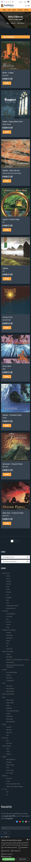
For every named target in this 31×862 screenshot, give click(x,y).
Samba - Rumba (9, 770)
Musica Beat (9, 678)
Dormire (8, 781)
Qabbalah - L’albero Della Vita (11, 170)
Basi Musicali (9, 638)
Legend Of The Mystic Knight (11, 219)
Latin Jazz (8, 624)
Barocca (8, 578)
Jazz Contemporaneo (10, 614)
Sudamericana (9, 716)
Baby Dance (9, 732)
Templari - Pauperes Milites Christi (13, 121)
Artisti (9, 10)
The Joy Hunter (7, 366)
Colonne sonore (9, 635)
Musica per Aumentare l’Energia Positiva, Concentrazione (15, 666)
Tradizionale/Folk (10, 680)
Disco (7, 740)
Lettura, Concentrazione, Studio (13, 784)
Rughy (4, 369)
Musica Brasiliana (10, 688)
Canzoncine (8, 727)
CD (7, 794)
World (3, 697)
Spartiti (14, 10)
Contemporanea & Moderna (12, 605)
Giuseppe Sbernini (7, 124)
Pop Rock (4, 670)
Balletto (8, 589)
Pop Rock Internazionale (11, 672)
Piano (7, 643)
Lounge (8, 751)
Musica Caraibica (10, 691)
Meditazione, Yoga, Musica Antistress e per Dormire (17, 660)
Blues (7, 619)
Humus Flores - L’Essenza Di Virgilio (13, 512)
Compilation (8, 597)
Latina (3, 683)
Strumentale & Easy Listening (8, 630)
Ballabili (4, 757)
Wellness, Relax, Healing (7, 651)
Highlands (5, 268)
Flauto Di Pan (9, 649)
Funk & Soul (5, 738)
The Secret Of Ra (7, 317)
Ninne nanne (9, 730)
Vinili (7, 792)
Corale (7, 587)
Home (8, 23)
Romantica (8, 581)
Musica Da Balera (10, 765)
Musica (4, 10)
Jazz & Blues (5, 611)
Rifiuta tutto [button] (22, 859)
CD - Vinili (4, 789)
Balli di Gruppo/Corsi (10, 759)
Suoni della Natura (10, 662)
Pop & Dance (9, 686)
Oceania (8, 705)
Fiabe (7, 735)
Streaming (20, 10)
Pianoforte (8, 592)
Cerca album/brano (8, 37)
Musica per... (5, 776)
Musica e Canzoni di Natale (8, 694)
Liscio (7, 767)
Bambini (4, 724)
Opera (7, 600)
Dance (7, 749)
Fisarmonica (9, 762)
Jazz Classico (9, 616)
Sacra (7, 603)
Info (7, 83)
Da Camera (8, 584)
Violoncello (8, 632)
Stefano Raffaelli (7, 320)
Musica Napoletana (10, 722)
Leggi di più (26, 845)
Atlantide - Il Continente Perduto (12, 415)
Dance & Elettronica (6, 746)
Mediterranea (9, 708)
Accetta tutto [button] (8, 859)
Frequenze (8, 654)
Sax (7, 646)
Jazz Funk (8, 622)
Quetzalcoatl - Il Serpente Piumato (13, 464)
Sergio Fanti (5, 75)
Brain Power (9, 778)
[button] (15, 856)
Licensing (26, 10)
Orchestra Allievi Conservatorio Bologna (12, 173)
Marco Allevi (5, 467)
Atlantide (5, 418)
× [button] (29, 839)
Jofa (3, 222)
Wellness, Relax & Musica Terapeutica (14, 786)
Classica (8, 576)
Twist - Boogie (9, 773)
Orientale (8, 713)
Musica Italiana (9, 719)
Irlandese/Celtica (10, 703)
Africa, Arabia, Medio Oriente (12, 711)
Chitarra (8, 641)
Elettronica (8, 754)
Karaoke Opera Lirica (10, 608)
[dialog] (15, 850)
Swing (7, 627)
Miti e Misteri (9, 657)
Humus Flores (6, 515)
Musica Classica (5, 573)
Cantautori (8, 675)
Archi (7, 595)
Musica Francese (10, 700)
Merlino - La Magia (8, 72)
